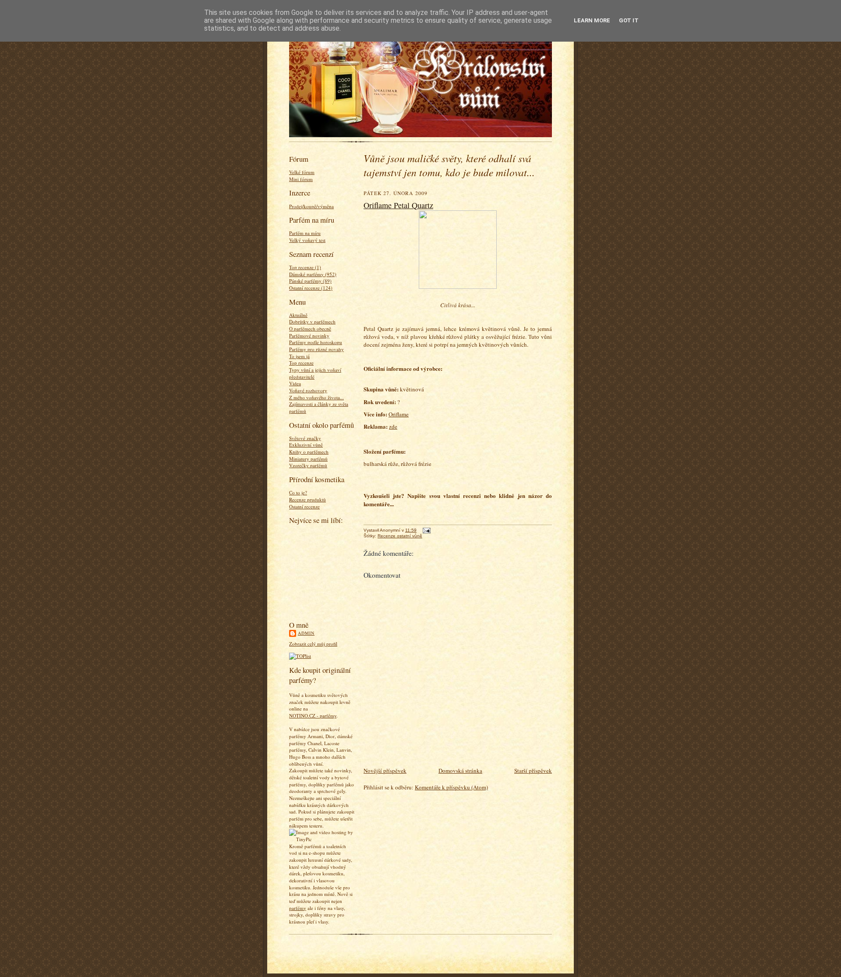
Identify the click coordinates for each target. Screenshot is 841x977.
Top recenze (301, 362)
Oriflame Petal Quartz (398, 205)
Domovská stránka (460, 770)
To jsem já (299, 356)
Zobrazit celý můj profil (313, 643)
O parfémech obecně (310, 328)
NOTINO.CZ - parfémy (312, 715)
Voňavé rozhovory (308, 390)
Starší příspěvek (533, 770)
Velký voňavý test (307, 240)
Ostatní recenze (304, 506)
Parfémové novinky (309, 335)
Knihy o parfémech (309, 451)
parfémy (297, 908)
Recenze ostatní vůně (400, 535)
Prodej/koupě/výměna (311, 206)
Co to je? (298, 492)
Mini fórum (301, 179)
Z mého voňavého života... (316, 397)
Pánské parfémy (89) (310, 280)
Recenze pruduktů (307, 499)
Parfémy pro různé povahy (316, 349)
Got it (629, 20)
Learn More (592, 20)
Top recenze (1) (305, 267)
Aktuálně (298, 315)
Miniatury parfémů (308, 458)
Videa (295, 383)
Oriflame (399, 414)
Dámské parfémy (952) (312, 274)
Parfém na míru (305, 233)
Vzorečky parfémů (308, 465)
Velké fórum (301, 172)
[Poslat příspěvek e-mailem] (425, 530)
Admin (306, 633)
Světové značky (305, 438)
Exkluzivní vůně (306, 444)
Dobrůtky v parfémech (312, 321)
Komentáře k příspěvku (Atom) (451, 787)
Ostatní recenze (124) (310, 287)
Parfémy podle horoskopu (315, 342)
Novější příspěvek (385, 770)
